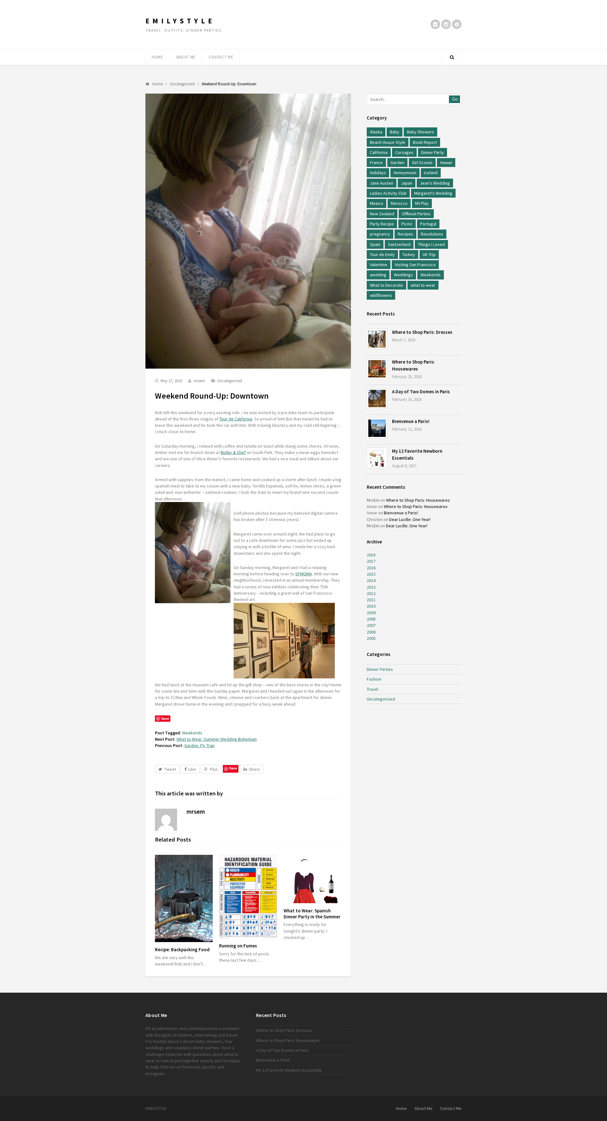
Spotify (209, 1067)
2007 (371, 625)
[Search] (452, 57)
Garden (397, 162)
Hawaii (446, 162)
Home (157, 57)
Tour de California (235, 419)
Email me (174, 1054)
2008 (371, 619)
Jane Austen (381, 183)
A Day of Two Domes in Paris (421, 392)
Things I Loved (431, 244)
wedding (378, 275)
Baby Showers (420, 132)
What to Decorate (386, 285)
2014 (371, 580)
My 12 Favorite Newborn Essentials (289, 1070)
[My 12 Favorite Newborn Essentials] (377, 458)
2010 (371, 606)
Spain (375, 244)
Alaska (376, 132)
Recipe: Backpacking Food (182, 949)
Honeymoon (405, 172)
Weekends (192, 733)
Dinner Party (432, 152)
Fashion (374, 679)
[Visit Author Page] (166, 820)
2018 (371, 555)
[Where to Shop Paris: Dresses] (377, 339)
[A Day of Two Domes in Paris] (377, 398)
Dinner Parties (380, 669)
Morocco (399, 203)
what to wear (423, 285)
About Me (186, 57)
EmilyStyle (180, 20)
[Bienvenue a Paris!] (377, 428)
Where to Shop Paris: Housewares (418, 500)
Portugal (428, 224)
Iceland (431, 172)
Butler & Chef (233, 452)
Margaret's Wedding (433, 193)
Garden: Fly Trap (199, 745)
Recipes (405, 234)
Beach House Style (387, 142)
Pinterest (191, 1067)
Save (233, 768)
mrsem (199, 380)
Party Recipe (382, 224)
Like (192, 769)
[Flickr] (435, 24)
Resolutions (432, 234)
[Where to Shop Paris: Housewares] (377, 368)
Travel (372, 689)
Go (454, 99)
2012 (371, 593)
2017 (371, 561)
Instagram (154, 1073)
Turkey (408, 254)
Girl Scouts (422, 162)
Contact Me (221, 57)
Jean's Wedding (435, 183)
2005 (371, 638)
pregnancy (380, 234)
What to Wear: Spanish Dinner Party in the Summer (312, 914)
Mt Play (422, 203)
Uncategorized (229, 380)
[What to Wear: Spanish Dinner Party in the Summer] (312, 879)
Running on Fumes (238, 946)
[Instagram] (446, 24)
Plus (214, 769)
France (376, 162)
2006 (371, 632)
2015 (371, 574)
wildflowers (381, 295)
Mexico (376, 203)
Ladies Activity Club (388, 193)
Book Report (425, 142)
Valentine (378, 264)
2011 (371, 600)
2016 (371, 568)
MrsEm (373, 500)
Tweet (170, 769)
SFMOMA (303, 574)
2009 (371, 613)
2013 (371, 587)
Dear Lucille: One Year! (410, 519)
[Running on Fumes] (248, 896)
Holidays (378, 172)
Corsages (404, 152)
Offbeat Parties (416, 214)
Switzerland (399, 244)
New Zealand (382, 214)
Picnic (407, 224)
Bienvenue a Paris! (410, 421)
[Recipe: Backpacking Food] (184, 898)
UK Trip (429, 254)
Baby (394, 132)
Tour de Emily (382, 254)
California (379, 152)
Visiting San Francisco (415, 264)
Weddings (403, 275)
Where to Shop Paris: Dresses (422, 332)
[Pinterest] (457, 24)
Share (254, 769)
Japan (406, 183)
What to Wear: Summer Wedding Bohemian (216, 739)
